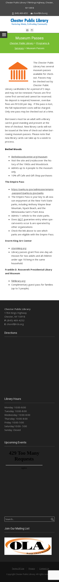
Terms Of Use (18, 568)
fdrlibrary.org (18, 280)
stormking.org (18, 248)
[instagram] (32, 30)
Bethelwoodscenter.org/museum (29, 156)
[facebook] (27, 30)
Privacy (32, 568)
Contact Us (44, 568)
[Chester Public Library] (29, 21)
